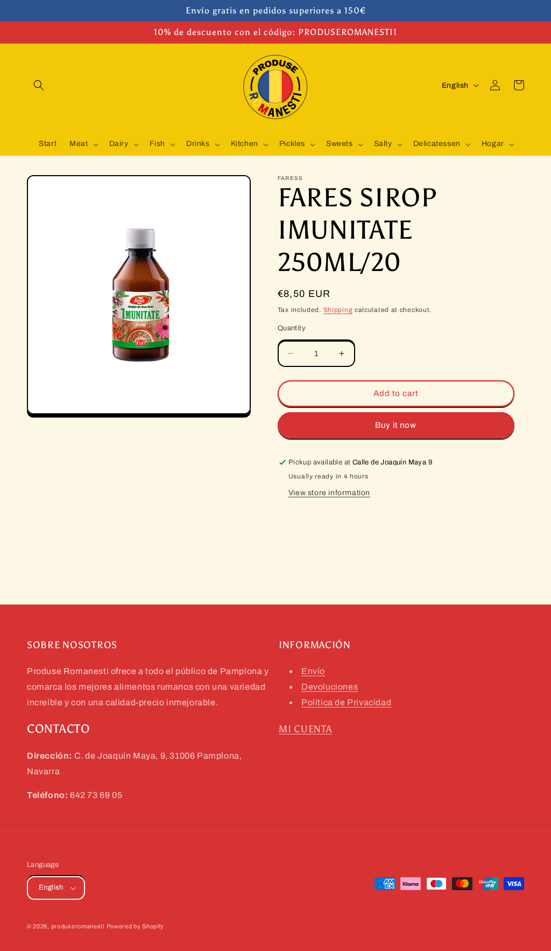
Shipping (338, 310)
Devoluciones (329, 686)
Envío (313, 671)
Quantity (292, 328)
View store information (329, 493)
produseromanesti (77, 926)
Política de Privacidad (346, 702)
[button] (39, 85)
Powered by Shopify (136, 926)
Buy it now (395, 425)
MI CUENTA (305, 729)
